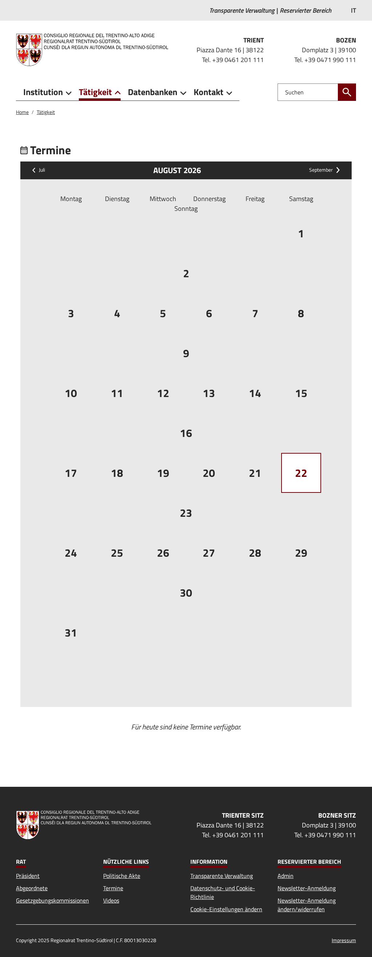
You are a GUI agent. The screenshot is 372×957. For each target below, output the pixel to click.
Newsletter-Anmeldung (307, 888)
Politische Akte (121, 875)
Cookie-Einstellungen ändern (226, 909)
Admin (286, 875)
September (321, 170)
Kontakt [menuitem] (208, 91)
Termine (113, 888)
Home (22, 112)
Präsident (28, 875)
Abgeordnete (32, 888)
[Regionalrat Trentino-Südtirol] (95, 49)
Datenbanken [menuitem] (152, 91)
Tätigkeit (46, 112)
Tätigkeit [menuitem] (95, 91)
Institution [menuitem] (43, 91)
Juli (42, 170)
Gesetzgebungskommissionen (52, 900)
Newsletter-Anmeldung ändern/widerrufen (307, 904)
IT (353, 10)
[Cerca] (347, 92)
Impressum (344, 940)
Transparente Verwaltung (221, 875)
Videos (111, 900)
